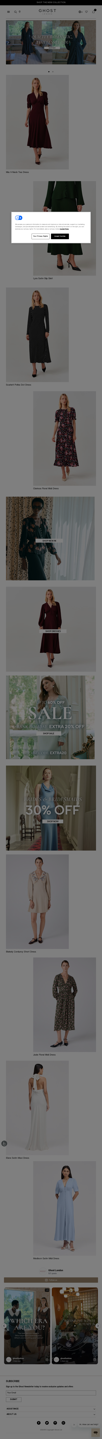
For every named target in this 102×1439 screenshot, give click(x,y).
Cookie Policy (64, 229)
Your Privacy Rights (40, 236)
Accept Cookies (59, 236)
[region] (51, 227)
